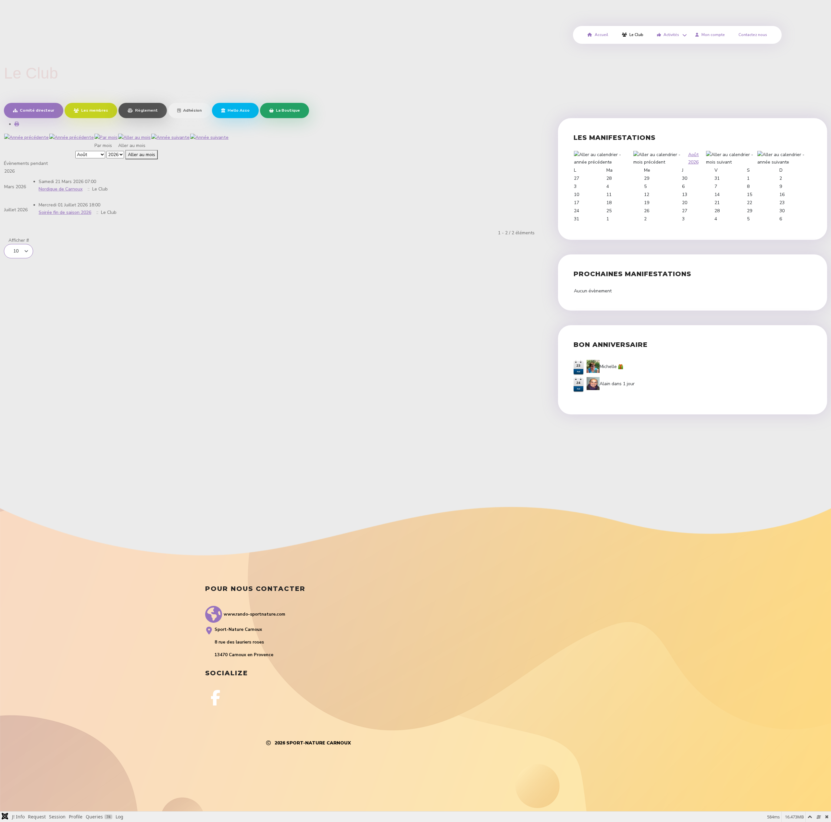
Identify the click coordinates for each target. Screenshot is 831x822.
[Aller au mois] (134, 137)
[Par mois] (106, 137)
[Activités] (683, 35)
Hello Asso (238, 110)
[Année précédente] (26, 137)
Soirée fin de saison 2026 (65, 212)
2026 (693, 162)
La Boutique (287, 110)
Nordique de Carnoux (60, 189)
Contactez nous (752, 34)
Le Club (636, 34)
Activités (671, 34)
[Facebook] (215, 697)
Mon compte (713, 34)
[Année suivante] (170, 137)
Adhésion (192, 110)
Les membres (94, 110)
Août (693, 155)
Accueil (601, 34)
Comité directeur (36, 110)
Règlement (146, 110)
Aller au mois (141, 155)
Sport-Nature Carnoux (318, 743)
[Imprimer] (16, 124)
